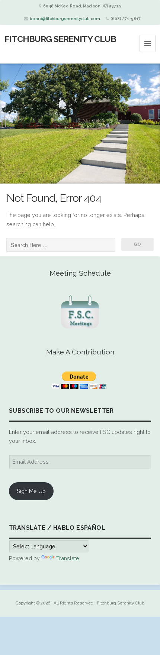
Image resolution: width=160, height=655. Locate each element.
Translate (67, 558)
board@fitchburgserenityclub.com (65, 18)
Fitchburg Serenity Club (60, 39)
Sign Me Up (31, 491)
